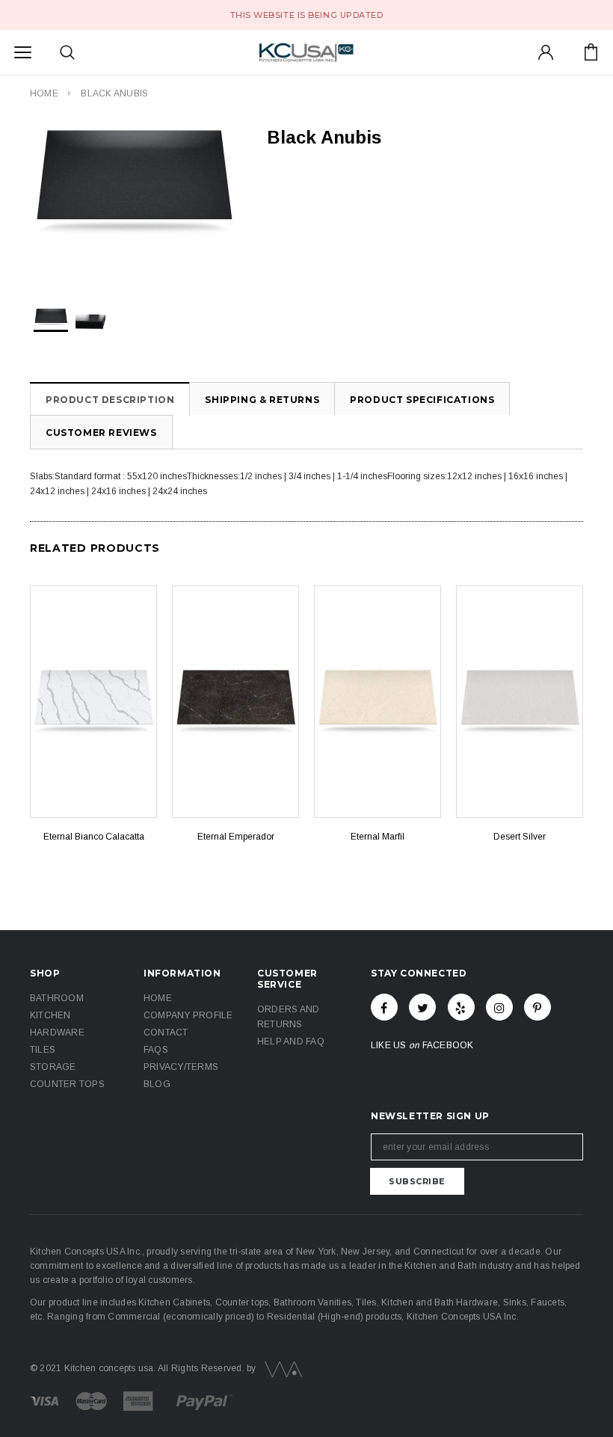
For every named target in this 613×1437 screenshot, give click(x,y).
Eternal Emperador (235, 836)
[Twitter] (422, 1007)
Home (44, 93)
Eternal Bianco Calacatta (93, 836)
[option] (133, 182)
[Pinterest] (537, 1007)
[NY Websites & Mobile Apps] (280, 1369)
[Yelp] (461, 1007)
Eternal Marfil (377, 836)
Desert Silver (519, 836)
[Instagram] (499, 1007)
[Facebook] (384, 1007)
